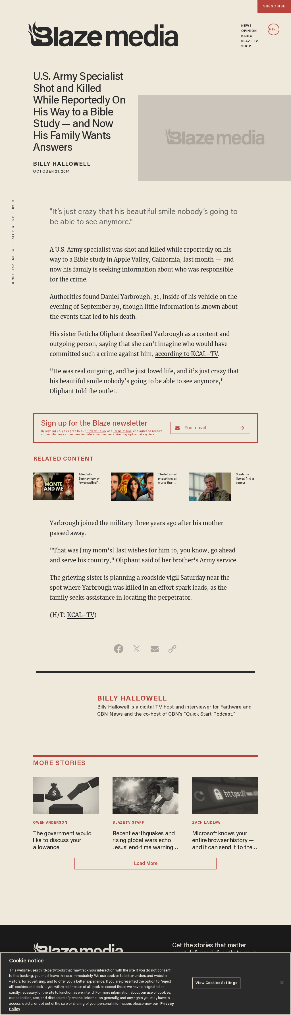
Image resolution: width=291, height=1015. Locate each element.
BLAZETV (249, 41)
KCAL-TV (80, 614)
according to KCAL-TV (186, 353)
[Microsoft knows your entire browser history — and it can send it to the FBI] (225, 794)
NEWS (246, 26)
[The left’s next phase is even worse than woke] (132, 486)
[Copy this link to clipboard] (172, 648)
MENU (273, 29)
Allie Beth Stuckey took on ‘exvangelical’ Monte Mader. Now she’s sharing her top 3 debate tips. (90, 479)
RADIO (247, 36)
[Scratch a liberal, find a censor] (210, 486)
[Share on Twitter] (136, 648)
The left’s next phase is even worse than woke (167, 479)
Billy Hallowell (62, 164)
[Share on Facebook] (118, 648)
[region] (145, 983)
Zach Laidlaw (206, 823)
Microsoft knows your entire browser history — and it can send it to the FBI (222, 841)
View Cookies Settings (216, 983)
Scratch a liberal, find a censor (245, 478)
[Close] (282, 982)
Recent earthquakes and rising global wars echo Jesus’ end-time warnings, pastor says (145, 841)
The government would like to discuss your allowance (62, 841)
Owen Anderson (50, 823)
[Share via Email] (154, 648)
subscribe (274, 6)
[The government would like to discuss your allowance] (66, 794)
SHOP (246, 46)
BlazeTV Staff (128, 823)
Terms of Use (122, 431)
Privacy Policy (96, 431)
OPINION (249, 31)
